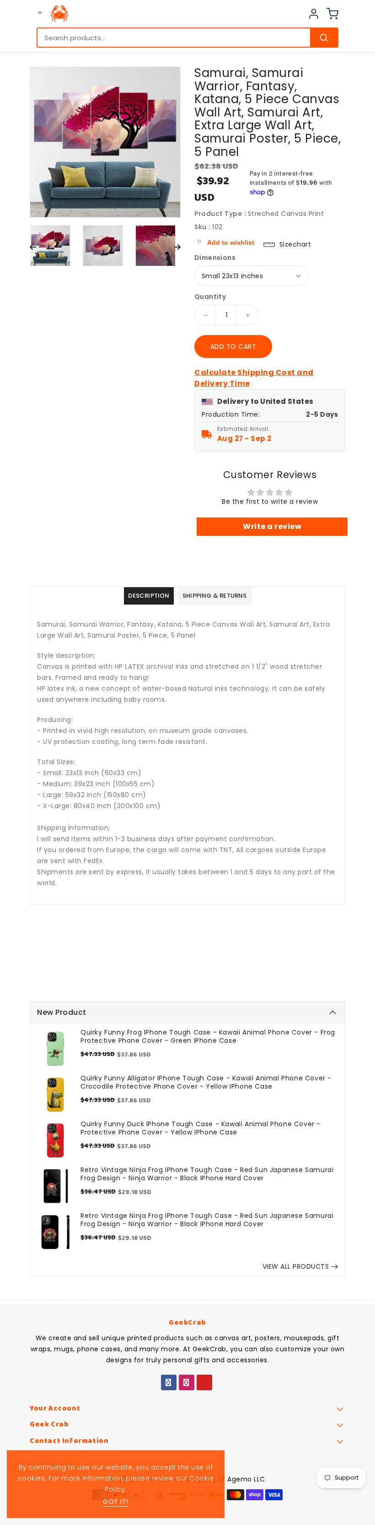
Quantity (210, 296)
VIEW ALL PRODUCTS (295, 1266)
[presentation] (33, 248)
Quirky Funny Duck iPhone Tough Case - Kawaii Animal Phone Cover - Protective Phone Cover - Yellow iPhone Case (200, 1128)
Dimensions (215, 257)
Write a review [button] (272, 526)
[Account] (314, 14)
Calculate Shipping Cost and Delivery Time (254, 378)
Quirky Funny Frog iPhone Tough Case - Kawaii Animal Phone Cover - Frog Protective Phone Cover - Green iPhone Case (207, 1036)
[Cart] (332, 14)
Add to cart (233, 346)
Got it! (116, 1501)
